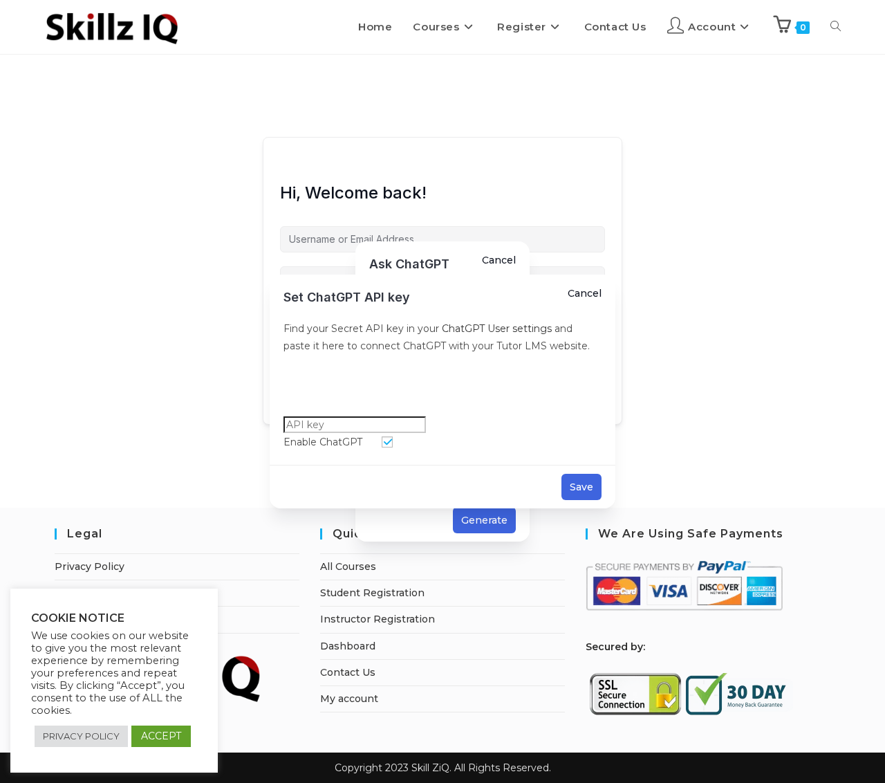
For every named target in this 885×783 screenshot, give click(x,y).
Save (581, 487)
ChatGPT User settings (495, 328)
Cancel (585, 293)
